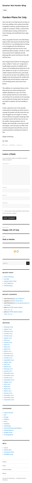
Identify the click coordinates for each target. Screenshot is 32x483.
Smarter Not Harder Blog (14, 5)
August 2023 (8, 338)
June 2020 (7, 384)
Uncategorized (8, 434)
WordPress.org (8, 454)
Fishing (6, 419)
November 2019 (9, 397)
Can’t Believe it (8, 283)
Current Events (8, 412)
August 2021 (8, 362)
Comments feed (9, 452)
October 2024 (8, 333)
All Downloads (6, 469)
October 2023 (8, 336)
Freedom (7, 423)
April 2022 (7, 349)
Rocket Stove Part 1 (17, 301)
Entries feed (7, 450)
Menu (5, 10)
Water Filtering (8, 277)
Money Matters (9, 430)
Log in (6, 447)
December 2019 (9, 395)
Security (6, 279)
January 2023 (8, 342)
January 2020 (8, 393)
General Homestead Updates (13, 428)
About (4, 473)
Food (5, 421)
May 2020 (7, 386)
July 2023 (7, 340)
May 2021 (7, 364)
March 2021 (7, 366)
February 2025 (8, 331)
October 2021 (8, 358)
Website (5, 203)
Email (4, 195)
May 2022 (7, 347)
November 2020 (9, 375)
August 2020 (8, 382)
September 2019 (9, 399)
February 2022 (8, 353)
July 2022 (7, 344)
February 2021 (8, 369)
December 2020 (9, 373)
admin (6, 145)
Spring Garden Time (10, 281)
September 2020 (9, 380)
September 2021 (9, 360)
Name (4, 187)
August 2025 (8, 329)
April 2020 (7, 388)
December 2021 (8, 355)
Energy (6, 417)
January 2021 (8, 371)
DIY (5, 415)
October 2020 (8, 377)
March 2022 (7, 351)
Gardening (19, 145)
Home (4, 462)
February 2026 (8, 327)
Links (4, 465)
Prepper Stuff (8, 432)
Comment (6, 163)
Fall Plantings (8, 285)
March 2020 (7, 391)
